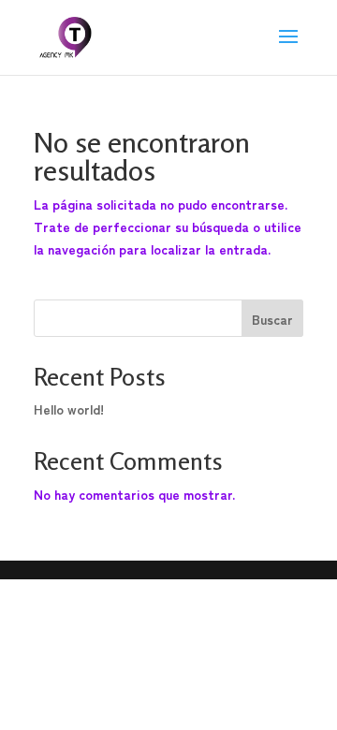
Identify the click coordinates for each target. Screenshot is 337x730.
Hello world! (69, 409)
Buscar (272, 319)
